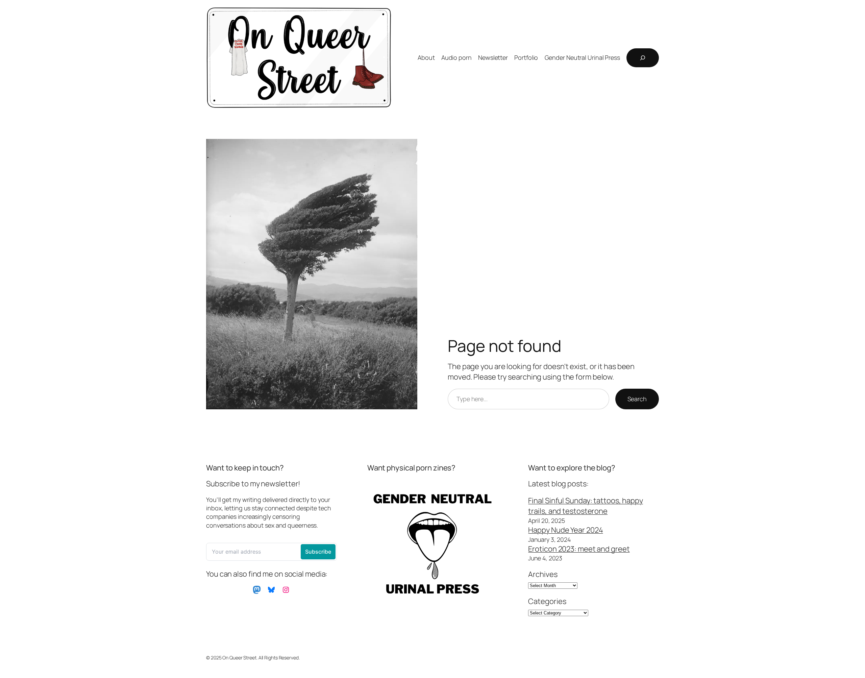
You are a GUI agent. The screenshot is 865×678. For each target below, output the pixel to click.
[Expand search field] (642, 57)
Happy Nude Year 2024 (565, 530)
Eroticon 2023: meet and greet (578, 549)
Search (637, 399)
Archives (542, 574)
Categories (547, 601)
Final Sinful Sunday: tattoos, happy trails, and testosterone (585, 505)
